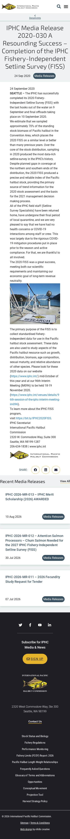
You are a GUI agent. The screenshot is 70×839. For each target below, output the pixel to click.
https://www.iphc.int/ (24, 376)
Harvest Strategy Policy (35, 801)
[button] (59, 6)
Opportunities (35, 781)
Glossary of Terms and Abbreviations (35, 775)
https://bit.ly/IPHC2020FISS (33, 418)
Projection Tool (35, 794)
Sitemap (24, 822)
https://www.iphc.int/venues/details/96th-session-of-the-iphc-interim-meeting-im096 (35, 399)
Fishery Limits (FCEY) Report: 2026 (35, 755)
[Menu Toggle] (66, 6)
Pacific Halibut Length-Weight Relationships (35, 762)
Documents (35, 18)
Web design (26, 829)
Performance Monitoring (35, 749)
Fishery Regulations (35, 742)
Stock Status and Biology (35, 736)
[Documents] (35, 16)
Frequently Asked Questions (35, 769)
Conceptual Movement (35, 788)
